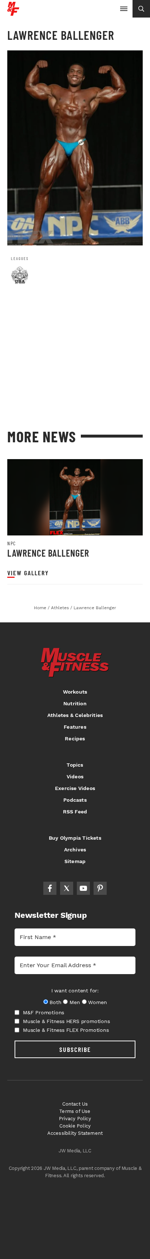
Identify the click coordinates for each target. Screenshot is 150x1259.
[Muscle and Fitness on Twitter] (66, 888)
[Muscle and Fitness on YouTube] (83, 888)
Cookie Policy (75, 1126)
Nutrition (75, 703)
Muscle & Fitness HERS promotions (66, 1021)
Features (75, 727)
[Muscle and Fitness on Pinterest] (100, 888)
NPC (11, 543)
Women (97, 1002)
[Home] (13, 13)
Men (75, 1002)
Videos (75, 776)
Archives (75, 849)
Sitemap (75, 861)
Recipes (75, 738)
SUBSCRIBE (75, 1049)
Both (55, 1002)
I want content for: (75, 990)
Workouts (75, 692)
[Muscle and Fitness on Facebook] (49, 888)
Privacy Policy (75, 1118)
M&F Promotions (43, 1012)
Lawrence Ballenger (48, 552)
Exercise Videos (75, 788)
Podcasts (75, 800)
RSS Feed (75, 811)
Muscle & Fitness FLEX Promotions (66, 1030)
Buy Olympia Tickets (75, 838)
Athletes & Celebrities (75, 715)
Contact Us (75, 1104)
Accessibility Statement (75, 1133)
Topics (75, 765)
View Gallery (28, 573)
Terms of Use (74, 1111)
